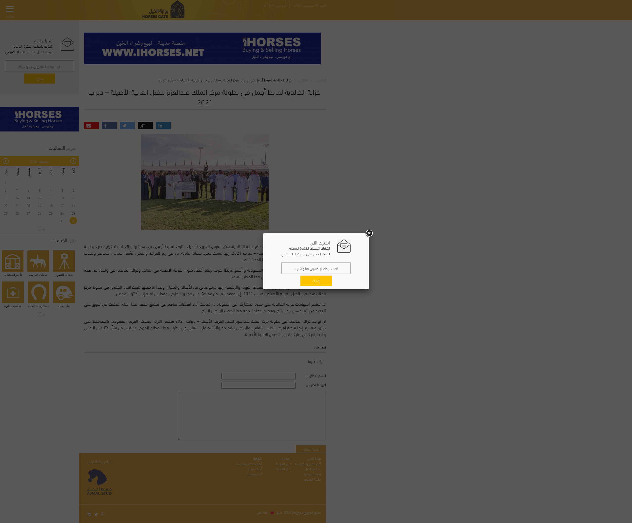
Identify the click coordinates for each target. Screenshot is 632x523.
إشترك (316, 280)
